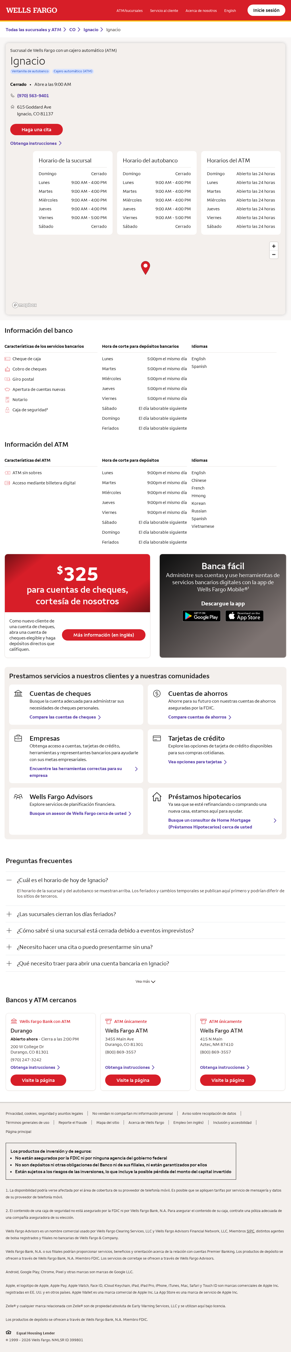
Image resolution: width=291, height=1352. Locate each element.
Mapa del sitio (107, 1122)
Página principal (18, 1131)
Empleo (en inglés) (188, 1122)
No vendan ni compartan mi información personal (132, 1113)
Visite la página (38, 1080)
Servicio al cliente (164, 10)
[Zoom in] (274, 246)
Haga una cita (36, 129)
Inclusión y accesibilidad (232, 1122)
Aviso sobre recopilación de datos (209, 1113)
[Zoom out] (274, 254)
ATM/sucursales (130, 10)
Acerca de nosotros (201, 10)
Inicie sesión (266, 10)
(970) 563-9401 (33, 95)
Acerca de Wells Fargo (146, 1122)
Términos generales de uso (27, 1122)
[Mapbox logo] (24, 305)
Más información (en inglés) (103, 635)
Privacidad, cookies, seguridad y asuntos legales (44, 1113)
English (230, 10)
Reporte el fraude (73, 1122)
